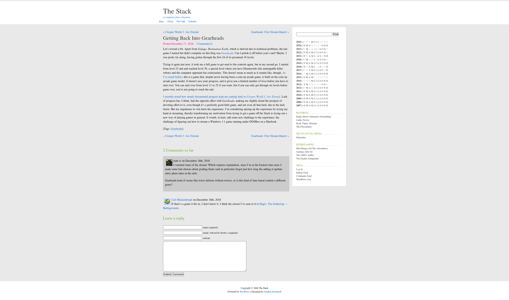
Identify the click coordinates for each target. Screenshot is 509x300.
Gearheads (176, 129)
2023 (298, 49)
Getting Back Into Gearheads (193, 37)
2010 (298, 95)
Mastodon (301, 137)
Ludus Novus (302, 119)
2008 (298, 102)
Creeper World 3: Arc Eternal (182, 32)
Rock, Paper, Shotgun (306, 123)
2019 (298, 63)
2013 (298, 84)
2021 (298, 56)
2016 (298, 73)
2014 (298, 80)
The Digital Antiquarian (307, 158)
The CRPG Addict (305, 155)
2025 (298, 42)
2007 (298, 105)
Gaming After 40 (304, 151)
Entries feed (302, 172)
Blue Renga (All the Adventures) (312, 148)
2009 (298, 98)
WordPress (245, 291)
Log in (299, 169)
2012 (298, 87)
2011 (298, 91)
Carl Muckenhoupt (181, 199)
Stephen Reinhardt (272, 291)
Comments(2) (204, 43)
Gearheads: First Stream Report (269, 32)
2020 (298, 59)
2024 (298, 45)
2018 (298, 66)
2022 (298, 52)
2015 (298, 77)
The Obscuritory (304, 126)
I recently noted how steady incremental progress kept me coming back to (221, 96)
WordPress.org (303, 179)
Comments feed (304, 175)
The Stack (177, 10)
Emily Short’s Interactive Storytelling (313, 116)
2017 (298, 70)
